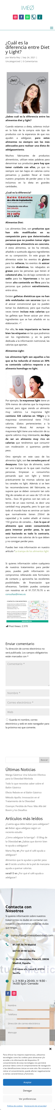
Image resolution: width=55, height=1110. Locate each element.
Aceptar (27, 1082)
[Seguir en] (33, 17)
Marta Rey (15, 57)
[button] (50, 1048)
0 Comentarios (30, 61)
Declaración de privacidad (35, 1106)
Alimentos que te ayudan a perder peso (26, 860)
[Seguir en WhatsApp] (27, 17)
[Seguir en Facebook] (21, 17)
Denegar (27, 1090)
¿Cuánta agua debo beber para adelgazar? (27, 823)
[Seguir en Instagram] (15, 17)
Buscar (44, 759)
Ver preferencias (27, 1098)
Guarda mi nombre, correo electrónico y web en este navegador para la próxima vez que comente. (27, 723)
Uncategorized (13, 61)
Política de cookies (15, 1106)
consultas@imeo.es (16, 594)
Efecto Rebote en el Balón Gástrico (24, 792)
